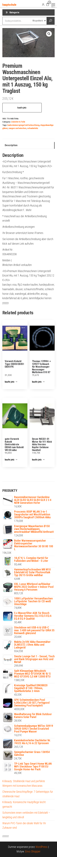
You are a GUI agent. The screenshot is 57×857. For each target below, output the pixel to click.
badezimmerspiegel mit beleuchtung (23, 125)
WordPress (41, 846)
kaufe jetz (21, 107)
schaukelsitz (32, 128)
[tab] (28, 145)
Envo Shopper (32, 851)
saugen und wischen (17, 128)
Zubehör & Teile (18, 122)
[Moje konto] (43, 4)
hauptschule (9, 4)
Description (11, 145)
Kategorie (14, 12)
